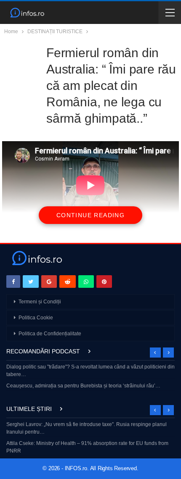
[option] (90, 377)
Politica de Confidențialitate (50, 334)
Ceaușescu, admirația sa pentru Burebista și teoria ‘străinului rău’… (83, 386)
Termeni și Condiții (40, 302)
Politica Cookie (36, 318)
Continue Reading (90, 215)
